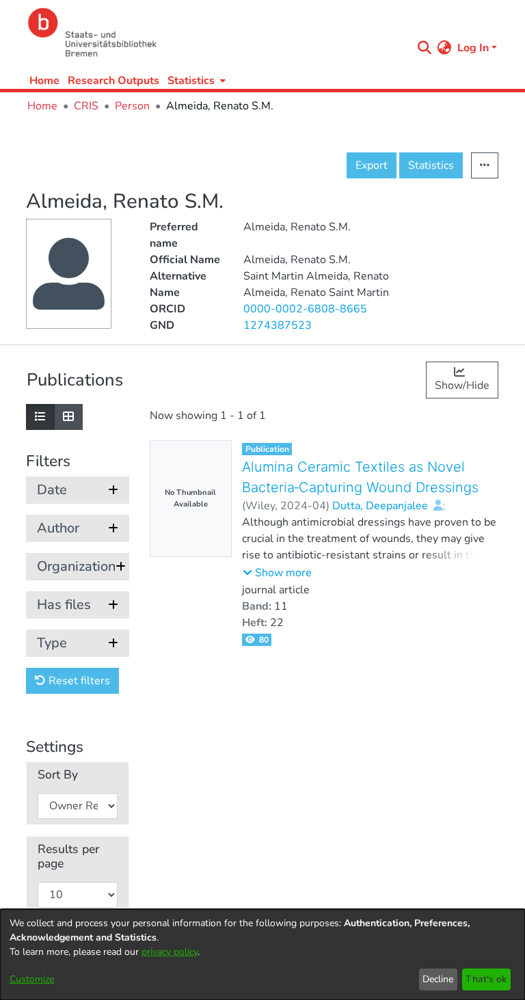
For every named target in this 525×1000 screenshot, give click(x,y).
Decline (437, 979)
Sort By (58, 775)
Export (371, 165)
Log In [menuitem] (473, 47)
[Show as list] (40, 417)
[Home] (216, 32)
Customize (32, 979)
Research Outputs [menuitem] (113, 80)
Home (44, 80)
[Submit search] (424, 48)
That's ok (486, 979)
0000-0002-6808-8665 (305, 308)
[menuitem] (195, 80)
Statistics (431, 165)
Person (132, 105)
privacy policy (170, 951)
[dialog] (262, 954)
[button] (277, 573)
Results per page (68, 856)
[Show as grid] (68, 417)
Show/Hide (462, 385)
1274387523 (277, 325)
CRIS (86, 105)
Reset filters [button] (78, 680)
